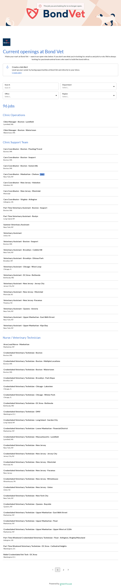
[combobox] (62, 87)
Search (7, 85)
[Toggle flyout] (113, 86)
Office (7, 94)
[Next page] (68, 570)
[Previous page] (52, 570)
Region (65, 94)
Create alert (17, 73)
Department (67, 85)
